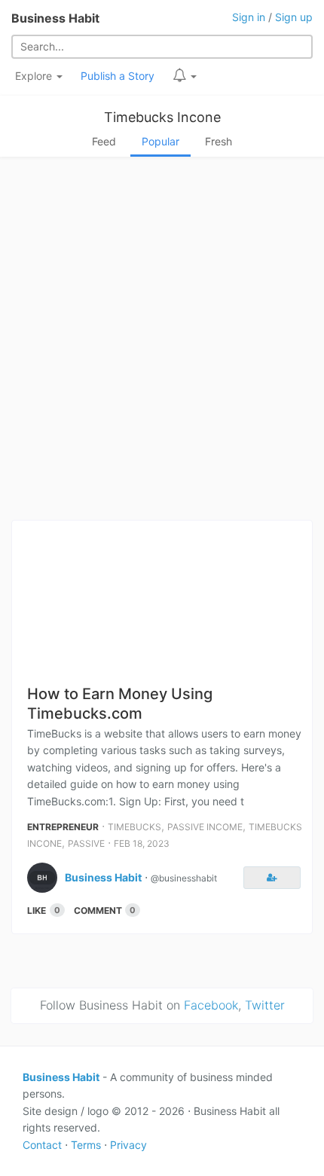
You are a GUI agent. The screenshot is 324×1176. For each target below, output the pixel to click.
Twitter (265, 1005)
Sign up (294, 17)
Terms (86, 1144)
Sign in (248, 17)
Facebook (211, 1005)
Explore (35, 75)
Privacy (128, 1144)
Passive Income (205, 826)
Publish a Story (117, 75)
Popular (160, 141)
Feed (104, 141)
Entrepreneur (63, 826)
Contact (42, 1144)
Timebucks (134, 826)
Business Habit (55, 18)
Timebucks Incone (162, 117)
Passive (86, 843)
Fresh (218, 141)
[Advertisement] (162, 343)
